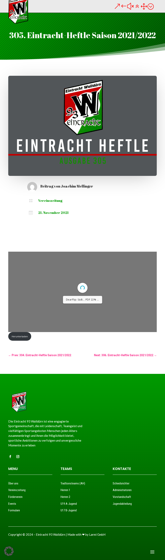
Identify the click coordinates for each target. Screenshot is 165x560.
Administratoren (122, 490)
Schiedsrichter (121, 483)
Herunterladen (20, 336)
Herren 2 (65, 497)
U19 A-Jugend (69, 504)
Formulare (14, 510)
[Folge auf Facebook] (10, 457)
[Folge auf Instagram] (18, 457)
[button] (9, 551)
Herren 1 (65, 490)
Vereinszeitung (50, 200)
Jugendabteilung (122, 504)
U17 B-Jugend (69, 510)
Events (12, 504)
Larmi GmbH (97, 534)
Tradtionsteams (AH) (73, 483)
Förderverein (15, 497)
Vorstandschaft (122, 497)
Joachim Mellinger (77, 186)
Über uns (13, 483)
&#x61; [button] (134, 6)
